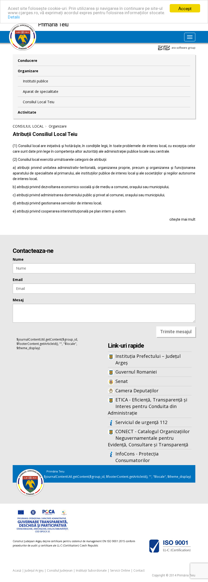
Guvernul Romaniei (136, 372)
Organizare (28, 70)
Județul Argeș (34, 570)
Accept (185, 8)
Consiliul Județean (60, 570)
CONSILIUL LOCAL (28, 126)
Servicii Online (120, 570)
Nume (18, 259)
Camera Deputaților (137, 390)
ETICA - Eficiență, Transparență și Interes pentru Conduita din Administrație (147, 406)
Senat (121, 381)
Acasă (17, 570)
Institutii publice (35, 81)
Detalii (14, 17)
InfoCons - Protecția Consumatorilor (137, 457)
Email (18, 279)
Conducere (27, 60)
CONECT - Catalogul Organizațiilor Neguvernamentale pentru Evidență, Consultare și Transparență (149, 437)
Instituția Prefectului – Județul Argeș (148, 359)
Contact (139, 570)
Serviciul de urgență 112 (141, 422)
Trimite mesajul (176, 331)
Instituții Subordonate (91, 570)
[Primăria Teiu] (22, 26)
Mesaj (18, 299)
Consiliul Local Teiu (38, 101)
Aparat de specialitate (40, 91)
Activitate (27, 112)
